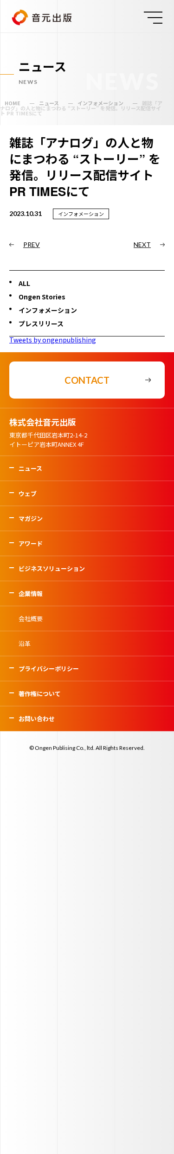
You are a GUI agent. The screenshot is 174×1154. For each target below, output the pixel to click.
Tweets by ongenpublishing (52, 339)
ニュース (30, 468)
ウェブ (28, 493)
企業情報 (31, 593)
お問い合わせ (37, 718)
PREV (31, 244)
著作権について (40, 693)
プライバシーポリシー (49, 668)
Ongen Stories (42, 296)
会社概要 (31, 618)
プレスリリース (41, 323)
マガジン (31, 518)
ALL (24, 283)
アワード (31, 543)
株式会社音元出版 (42, 422)
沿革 (25, 643)
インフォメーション (48, 310)
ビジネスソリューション (52, 568)
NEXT (142, 244)
